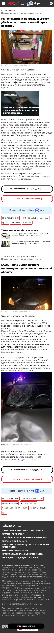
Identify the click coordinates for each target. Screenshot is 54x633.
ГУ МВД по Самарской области (15, 65)
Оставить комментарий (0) (27, 199)
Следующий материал (26, 626)
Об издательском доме (15, 530)
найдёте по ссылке (27, 459)
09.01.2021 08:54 (8, 10)
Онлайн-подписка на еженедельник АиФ (24, 537)
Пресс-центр (36, 530)
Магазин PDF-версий (13, 534)
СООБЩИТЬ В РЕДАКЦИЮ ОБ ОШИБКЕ (21, 558)
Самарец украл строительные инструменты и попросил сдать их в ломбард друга (30, 235)
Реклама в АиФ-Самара (14, 541)
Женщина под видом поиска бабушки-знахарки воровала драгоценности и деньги (31, 243)
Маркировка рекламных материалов (22, 554)
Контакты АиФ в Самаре (15, 550)
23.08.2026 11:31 (7, 256)
